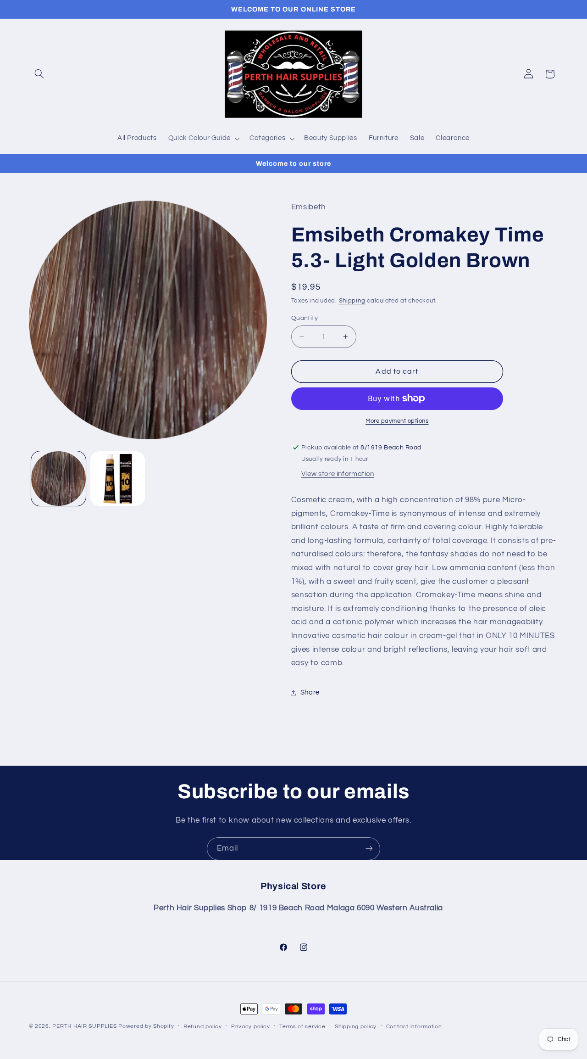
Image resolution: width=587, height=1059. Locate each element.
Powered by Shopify (146, 1026)
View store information (337, 474)
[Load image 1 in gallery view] (58, 478)
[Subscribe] (369, 848)
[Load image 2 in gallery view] (117, 478)
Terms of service (302, 1026)
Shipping (352, 301)
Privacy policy (250, 1026)
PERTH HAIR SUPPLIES (84, 1026)
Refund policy (202, 1026)
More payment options (397, 421)
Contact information (414, 1026)
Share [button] (310, 692)
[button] (39, 73)
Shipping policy (356, 1026)
